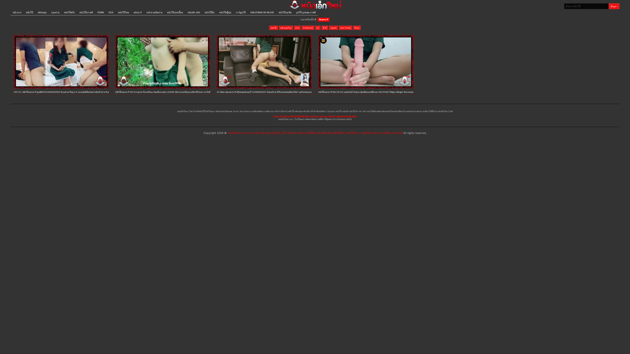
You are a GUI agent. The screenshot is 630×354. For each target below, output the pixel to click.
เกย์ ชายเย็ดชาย (154, 12)
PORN (100, 12)
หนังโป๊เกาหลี (86, 12)
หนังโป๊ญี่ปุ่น (225, 12)
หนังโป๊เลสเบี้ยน (175, 12)
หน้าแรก (17, 12)
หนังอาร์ (138, 12)
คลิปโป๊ (29, 12)
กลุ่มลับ (333, 28)
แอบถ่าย (55, 12)
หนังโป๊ (274, 28)
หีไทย (357, 28)
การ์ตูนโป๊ (241, 12)
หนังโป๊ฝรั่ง (69, 12)
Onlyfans (345, 28)
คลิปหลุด (42, 12)
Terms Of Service (281, 116)
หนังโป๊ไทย (123, 12)
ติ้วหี (325, 28)
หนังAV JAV (194, 12)
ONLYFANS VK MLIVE (262, 12)
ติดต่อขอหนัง (351, 116)
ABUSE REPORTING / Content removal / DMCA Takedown (317, 116)
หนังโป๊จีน (210, 12)
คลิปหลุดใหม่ (286, 28)
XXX (110, 12)
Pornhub (308, 28)
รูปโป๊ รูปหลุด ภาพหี (306, 12)
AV (318, 28)
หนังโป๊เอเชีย (285, 12)
